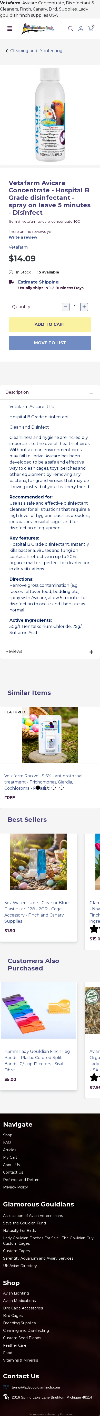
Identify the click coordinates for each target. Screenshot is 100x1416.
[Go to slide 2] (46, 788)
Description (17, 392)
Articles (9, 1150)
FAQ (7, 1142)
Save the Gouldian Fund (24, 1223)
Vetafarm (18, 247)
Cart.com (66, 1414)
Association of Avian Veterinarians (33, 1215)
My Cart (10, 1157)
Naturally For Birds (19, 1230)
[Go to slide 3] (54, 788)
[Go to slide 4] (61, 788)
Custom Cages (16, 1251)
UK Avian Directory (20, 1265)
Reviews (13, 651)
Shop (7, 1135)
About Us (11, 1165)
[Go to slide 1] (38, 788)
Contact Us (13, 1172)
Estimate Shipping (38, 282)
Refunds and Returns (22, 1179)
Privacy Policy (15, 1187)
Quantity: (21, 306)
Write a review (23, 237)
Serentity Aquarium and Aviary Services (38, 1258)
